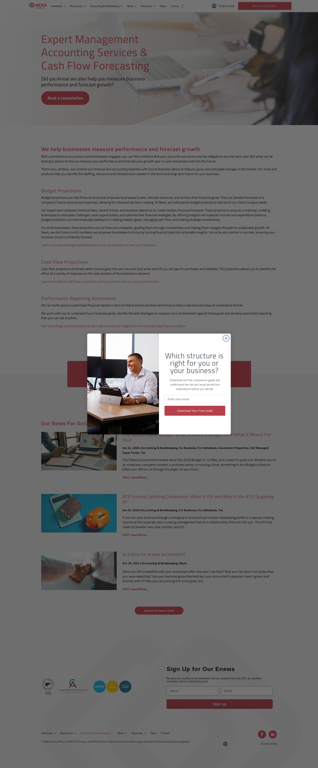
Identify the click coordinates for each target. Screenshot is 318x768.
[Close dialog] (226, 338)
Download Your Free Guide (195, 410)
